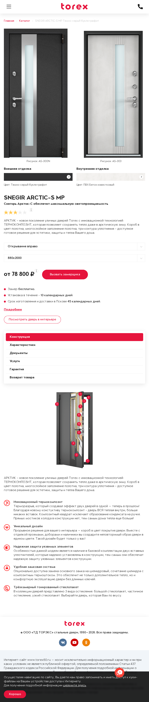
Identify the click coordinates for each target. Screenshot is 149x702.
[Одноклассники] (86, 642)
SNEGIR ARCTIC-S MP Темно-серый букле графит (67, 21)
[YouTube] (74, 642)
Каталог (24, 21)
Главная (9, 21)
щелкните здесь (74, 685)
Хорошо (15, 694)
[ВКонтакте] (63, 642)
